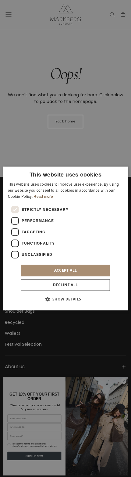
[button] (65, 299)
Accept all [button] (65, 270)
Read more (43, 196)
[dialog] (65, 238)
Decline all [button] (65, 285)
